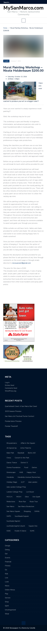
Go (6, 570)
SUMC (32, 531)
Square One (33, 526)
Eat (6, 554)
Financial (8, 562)
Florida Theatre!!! (11, 426)
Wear (7, 614)
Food (26, 467)
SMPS (9, 516)
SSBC (9, 531)
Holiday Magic (12, 482)
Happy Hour (31, 472)
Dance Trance (12, 463)
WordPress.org (10, 391)
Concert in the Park (22, 458)
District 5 (24, 463)
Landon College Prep (14, 492)
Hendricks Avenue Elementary (29, 477)
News (7, 586)
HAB (21, 472)
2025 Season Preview (13, 411)
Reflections (11, 502)
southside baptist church (16, 526)
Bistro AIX (32, 453)
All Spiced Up (12, 448)
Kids (6, 574)
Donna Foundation (13, 467)
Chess (9, 458)
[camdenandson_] (18, 353)
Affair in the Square (28, 443)
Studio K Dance (20, 531)
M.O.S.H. (10, 497)
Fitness (7, 566)
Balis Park (10, 453)
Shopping (27, 511)
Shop (7, 602)
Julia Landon (32, 482)
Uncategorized (10, 610)
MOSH (18, 497)
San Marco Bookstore (26, 506)
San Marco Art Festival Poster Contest (19, 416)
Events (7, 558)
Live (6, 578)
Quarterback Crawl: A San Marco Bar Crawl (21, 406)
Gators (34, 467)
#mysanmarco (12, 443)
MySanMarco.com (23, 8)
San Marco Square (13, 511)
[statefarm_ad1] (18, 323)
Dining (7, 550)
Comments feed (11, 388)
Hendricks (10, 477)
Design (7, 546)
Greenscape (11, 472)
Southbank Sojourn (22, 516)
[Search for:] (10, 2)
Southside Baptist (13, 521)
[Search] (42, 2)
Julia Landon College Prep (16, 487)
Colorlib (32, 628)
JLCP (22, 482)
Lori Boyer (30, 492)
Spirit (7, 606)
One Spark (36, 497)
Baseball (21, 453)
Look (7, 582)
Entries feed (9, 385)
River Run (22, 502)
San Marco (10, 506)
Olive (27, 497)
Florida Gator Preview (13, 421)
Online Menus (10, 590)
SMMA (36, 511)
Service (7, 598)
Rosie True (34, 502)
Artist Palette (25, 448)
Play (6, 594)
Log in (7, 382)
